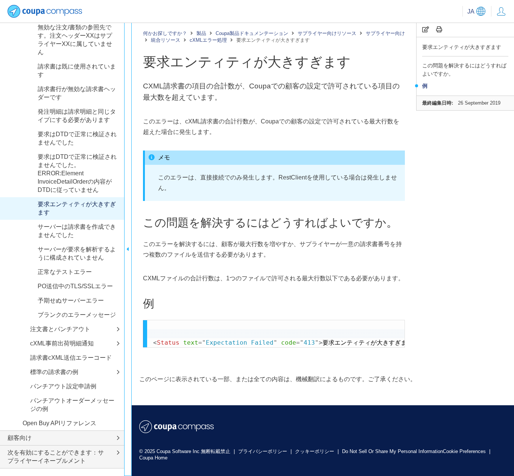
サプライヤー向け (385, 33)
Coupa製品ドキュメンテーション (252, 33)
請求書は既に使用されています (77, 70)
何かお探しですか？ (165, 33)
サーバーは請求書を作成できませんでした (77, 231)
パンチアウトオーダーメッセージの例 (72, 404)
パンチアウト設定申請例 (63, 386)
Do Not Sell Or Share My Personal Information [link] (392, 451)
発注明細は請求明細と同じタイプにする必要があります (77, 115)
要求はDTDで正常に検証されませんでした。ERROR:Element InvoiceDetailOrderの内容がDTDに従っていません (77, 173)
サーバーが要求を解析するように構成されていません (77, 253)
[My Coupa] (501, 11)
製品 (201, 33)
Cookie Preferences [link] (464, 451)
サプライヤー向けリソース (327, 33)
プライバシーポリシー (263, 451)
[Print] (439, 29)
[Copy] (425, 29)
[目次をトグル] (128, 249)
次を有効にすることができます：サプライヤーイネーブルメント (56, 456)
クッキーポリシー (315, 451)
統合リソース (165, 40)
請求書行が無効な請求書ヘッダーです (77, 93)
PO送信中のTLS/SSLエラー (75, 286)
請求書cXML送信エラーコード (71, 357)
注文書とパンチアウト (60, 329)
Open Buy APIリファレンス (59, 423)
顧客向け (20, 438)
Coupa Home (153, 458)
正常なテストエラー (65, 272)
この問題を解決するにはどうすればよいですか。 (464, 69)
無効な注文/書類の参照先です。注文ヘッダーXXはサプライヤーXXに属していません (75, 39)
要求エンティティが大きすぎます (461, 47)
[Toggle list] (118, 329)
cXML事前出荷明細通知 (62, 343)
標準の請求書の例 (54, 372)
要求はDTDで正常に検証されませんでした (77, 138)
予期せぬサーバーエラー (71, 300)
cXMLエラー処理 (208, 40)
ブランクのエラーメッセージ (77, 315)
